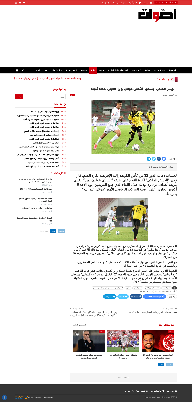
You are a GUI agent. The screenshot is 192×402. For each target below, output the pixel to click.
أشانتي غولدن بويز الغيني (152, 288)
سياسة (147, 70)
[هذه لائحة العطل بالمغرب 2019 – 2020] (60, 192)
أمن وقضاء (136, 70)
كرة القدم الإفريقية (145, 291)
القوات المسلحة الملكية (118, 70)
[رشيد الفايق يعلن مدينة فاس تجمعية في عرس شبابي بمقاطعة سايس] (60, 182)
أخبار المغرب (166, 288)
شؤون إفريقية (71, 70)
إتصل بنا (105, 3)
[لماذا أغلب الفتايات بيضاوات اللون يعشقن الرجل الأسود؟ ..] (60, 201)
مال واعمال (57, 70)
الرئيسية (172, 70)
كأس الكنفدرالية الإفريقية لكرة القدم (164, 291)
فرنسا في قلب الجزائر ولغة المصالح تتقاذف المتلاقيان (153, 312)
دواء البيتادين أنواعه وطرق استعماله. (37, 208)
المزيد (37, 70)
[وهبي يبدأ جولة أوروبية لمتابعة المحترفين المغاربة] (89, 341)
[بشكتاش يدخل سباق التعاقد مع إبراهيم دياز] (123, 341)
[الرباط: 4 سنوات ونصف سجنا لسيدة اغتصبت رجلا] (60, 221)
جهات (46, 70)
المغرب (128, 288)
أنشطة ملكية (159, 70)
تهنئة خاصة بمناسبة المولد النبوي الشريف (71, 78)
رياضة (93, 70)
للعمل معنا (117, 3)
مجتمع (101, 70)
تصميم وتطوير (48, 397)
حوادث (84, 70)
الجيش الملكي (138, 288)
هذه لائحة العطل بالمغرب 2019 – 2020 (36, 189)
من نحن (146, 3)
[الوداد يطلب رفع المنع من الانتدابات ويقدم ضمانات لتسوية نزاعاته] (158, 341)
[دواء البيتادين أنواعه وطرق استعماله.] (60, 211)
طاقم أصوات (132, 3)
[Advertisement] (96, 43)
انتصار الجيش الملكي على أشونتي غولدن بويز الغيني (108, 288)
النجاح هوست (33, 397)
